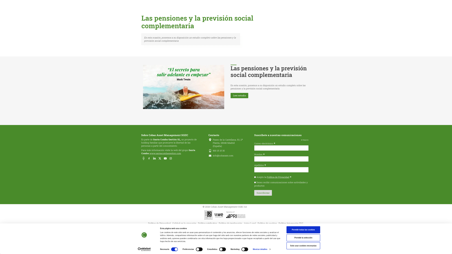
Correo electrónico (264, 143)
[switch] (199, 249)
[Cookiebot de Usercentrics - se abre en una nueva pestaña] (144, 249)
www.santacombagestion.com (165, 153)
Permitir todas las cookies (303, 230)
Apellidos (260, 165)
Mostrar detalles (260, 249)
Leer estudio (239, 95)
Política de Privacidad (278, 177)
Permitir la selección (303, 238)
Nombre (259, 154)
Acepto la (273, 177)
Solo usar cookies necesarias (303, 246)
